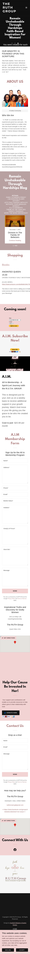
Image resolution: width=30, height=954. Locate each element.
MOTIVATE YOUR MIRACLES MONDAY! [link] (16, 205)
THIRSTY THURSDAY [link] (16, 211)
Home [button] (15, 929)
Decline (8, 950)
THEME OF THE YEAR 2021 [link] (16, 209)
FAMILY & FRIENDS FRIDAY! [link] (16, 197)
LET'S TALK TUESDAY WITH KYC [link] (16, 202)
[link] (11, 12)
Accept (22, 950)
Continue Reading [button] (15, 240)
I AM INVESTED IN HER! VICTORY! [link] (16, 200)
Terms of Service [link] (22, 598)
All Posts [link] (15, 195)
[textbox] (15, 460)
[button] (26, 7)
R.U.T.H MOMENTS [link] (16, 208)
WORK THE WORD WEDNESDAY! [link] (16, 213)
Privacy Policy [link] (11, 598)
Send (15, 591)
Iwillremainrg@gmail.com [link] (15, 805)
